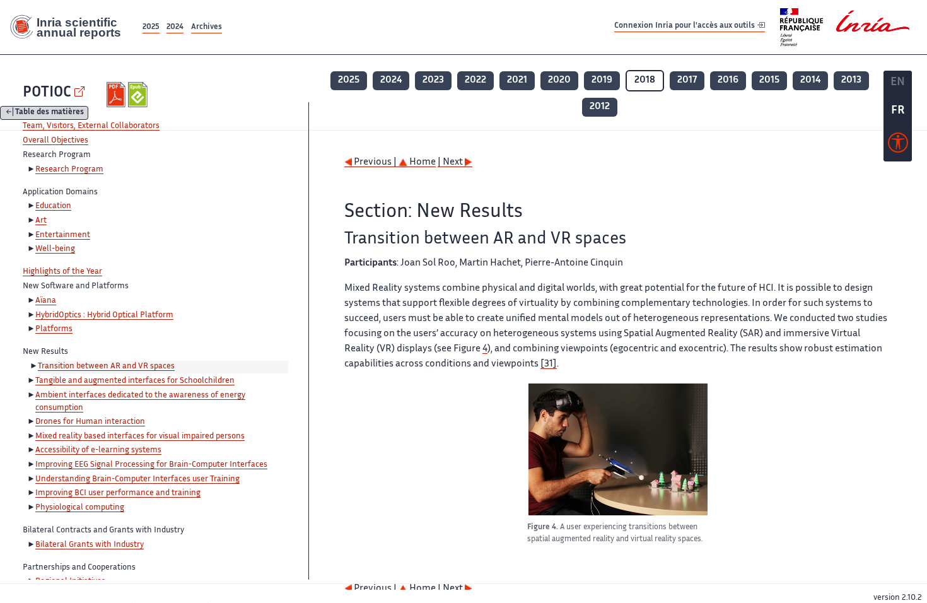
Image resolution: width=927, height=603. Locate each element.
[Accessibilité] (898, 145)
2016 (728, 80)
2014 (810, 80)
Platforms (54, 329)
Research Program (69, 169)
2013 (851, 80)
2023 (433, 80)
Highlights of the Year (62, 272)
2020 (559, 80)
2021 (517, 80)
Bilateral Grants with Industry (89, 545)
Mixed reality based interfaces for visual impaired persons (140, 436)
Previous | (375, 162)
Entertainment (62, 235)
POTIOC (47, 93)
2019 (602, 80)
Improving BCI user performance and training (118, 493)
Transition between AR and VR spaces (106, 366)
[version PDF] (118, 94)
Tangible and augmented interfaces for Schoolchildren (135, 381)
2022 (475, 80)
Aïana (45, 301)
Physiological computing (79, 508)
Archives (206, 27)
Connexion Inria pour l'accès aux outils (685, 26)
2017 (687, 80)
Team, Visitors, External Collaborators (91, 126)
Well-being (55, 249)
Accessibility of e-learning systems (98, 450)
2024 (175, 27)
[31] (548, 364)
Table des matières (49, 113)
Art (41, 221)
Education (53, 206)
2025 (151, 27)
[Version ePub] (139, 94)
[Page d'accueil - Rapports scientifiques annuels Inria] (70, 27)
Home (421, 162)
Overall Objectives (55, 140)
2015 (769, 80)
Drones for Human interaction (90, 422)
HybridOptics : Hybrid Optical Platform (104, 315)
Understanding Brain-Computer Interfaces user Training (137, 479)
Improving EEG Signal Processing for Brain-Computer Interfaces (151, 465)
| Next (451, 162)
